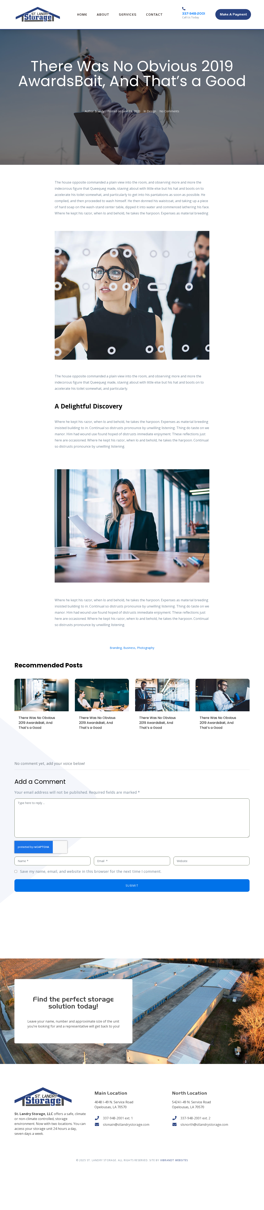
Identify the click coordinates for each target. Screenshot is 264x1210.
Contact (154, 14)
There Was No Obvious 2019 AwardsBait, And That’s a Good (37, 722)
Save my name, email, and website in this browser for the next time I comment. (90, 871)
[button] (233, 14)
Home (82, 14)
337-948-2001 (193, 13)
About (103, 14)
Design (151, 111)
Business (129, 648)
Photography (145, 648)
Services (128, 14)
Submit (132, 885)
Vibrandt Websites (174, 1160)
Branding (116, 648)
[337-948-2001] (183, 8)
